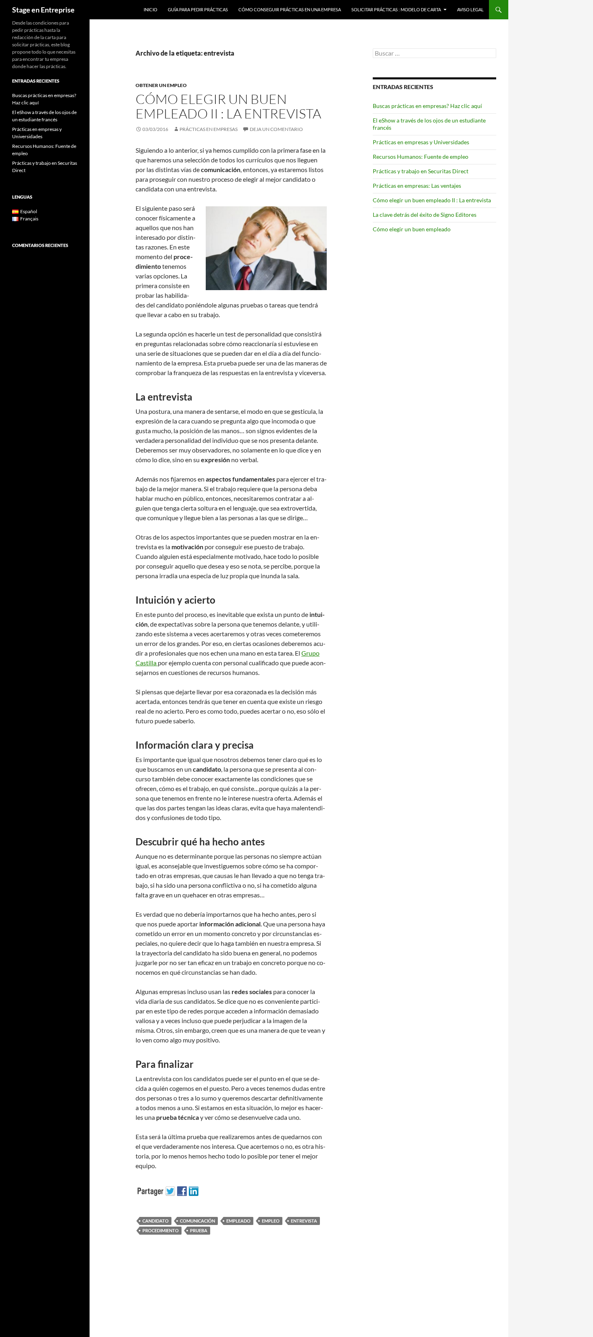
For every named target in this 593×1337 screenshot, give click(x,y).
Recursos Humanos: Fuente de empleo (420, 156)
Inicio (150, 9)
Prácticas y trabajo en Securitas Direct (420, 171)
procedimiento (160, 1230)
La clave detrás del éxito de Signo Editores (424, 214)
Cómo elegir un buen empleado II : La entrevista (228, 106)
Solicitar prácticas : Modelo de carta (396, 9)
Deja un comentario (276, 129)
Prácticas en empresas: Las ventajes (417, 185)
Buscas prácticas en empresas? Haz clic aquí (427, 105)
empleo (271, 1220)
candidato (155, 1220)
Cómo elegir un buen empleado (412, 229)
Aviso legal (470, 9)
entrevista (304, 1220)
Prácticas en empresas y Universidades (421, 142)
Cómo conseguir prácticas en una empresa (289, 9)
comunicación (197, 1220)
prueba (198, 1230)
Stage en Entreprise (43, 9)
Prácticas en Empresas (209, 129)
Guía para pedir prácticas (198, 9)
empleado (238, 1220)
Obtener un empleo (161, 85)
